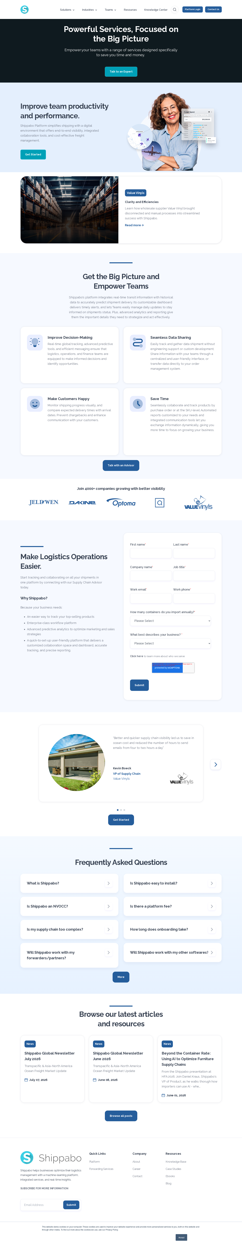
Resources (130, 9)
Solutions (65, 9)
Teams (109, 9)
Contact (137, 1176)
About (136, 1161)
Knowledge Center (155, 9)
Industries (88, 9)
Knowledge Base (176, 1161)
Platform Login (192, 9)
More (121, 977)
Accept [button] (181, 1237)
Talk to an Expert (121, 71)
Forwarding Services (101, 1169)
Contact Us (213, 9)
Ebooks (170, 1176)
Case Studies (173, 1169)
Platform (94, 1161)
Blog (168, 1183)
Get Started (33, 154)
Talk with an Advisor (121, 465)
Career (136, 1169)
